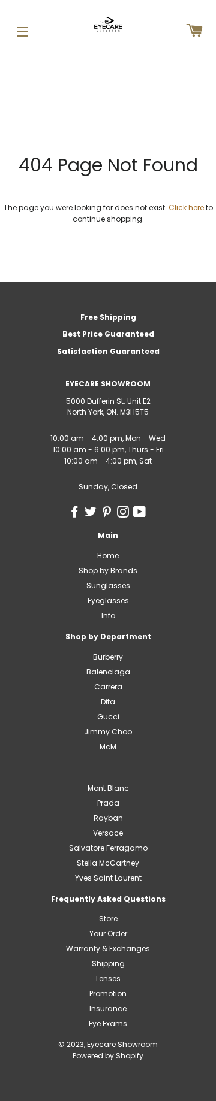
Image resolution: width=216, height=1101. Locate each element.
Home (108, 555)
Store (108, 919)
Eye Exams (108, 1023)
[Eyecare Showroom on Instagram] (125, 514)
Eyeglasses (108, 600)
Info (108, 615)
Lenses (108, 978)
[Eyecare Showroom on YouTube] (140, 514)
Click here (186, 207)
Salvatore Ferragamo (108, 848)
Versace (108, 833)
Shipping (108, 963)
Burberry (108, 657)
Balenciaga (108, 672)
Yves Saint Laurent (108, 878)
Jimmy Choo (108, 732)
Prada (108, 803)
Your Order (108, 933)
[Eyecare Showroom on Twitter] (93, 514)
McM (108, 747)
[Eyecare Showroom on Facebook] (76, 514)
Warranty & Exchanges (108, 948)
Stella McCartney (108, 863)
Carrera (108, 687)
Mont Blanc (108, 788)
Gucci (108, 717)
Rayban (108, 818)
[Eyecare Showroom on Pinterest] (109, 514)
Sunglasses (108, 585)
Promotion (108, 993)
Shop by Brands (108, 570)
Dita (108, 702)
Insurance (108, 1008)
